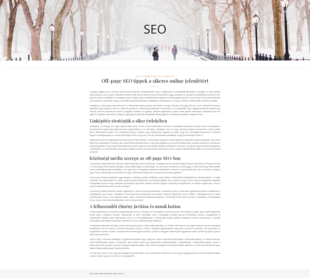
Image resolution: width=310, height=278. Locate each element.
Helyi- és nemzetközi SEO (149, 76)
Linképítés (168, 76)
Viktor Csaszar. (118, 273)
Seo (155, 29)
